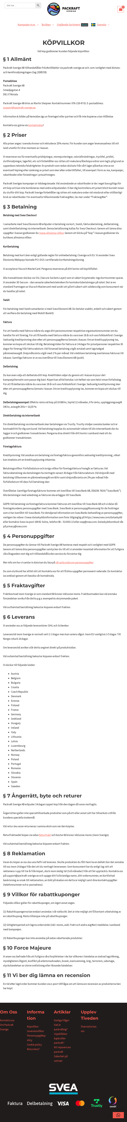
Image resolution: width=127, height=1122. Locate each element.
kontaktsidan (35, 125)
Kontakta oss (7, 1020)
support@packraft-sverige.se (19, 107)
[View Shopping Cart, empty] (120, 9)
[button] (37, 24)
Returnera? (33, 1049)
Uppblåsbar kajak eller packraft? (60, 1038)
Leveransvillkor (35, 1031)
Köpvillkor (33, 1026)
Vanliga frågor (61, 1020)
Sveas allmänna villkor (51, 233)
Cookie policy (34, 1044)
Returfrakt (45, 835)
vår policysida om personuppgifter (74, 562)
